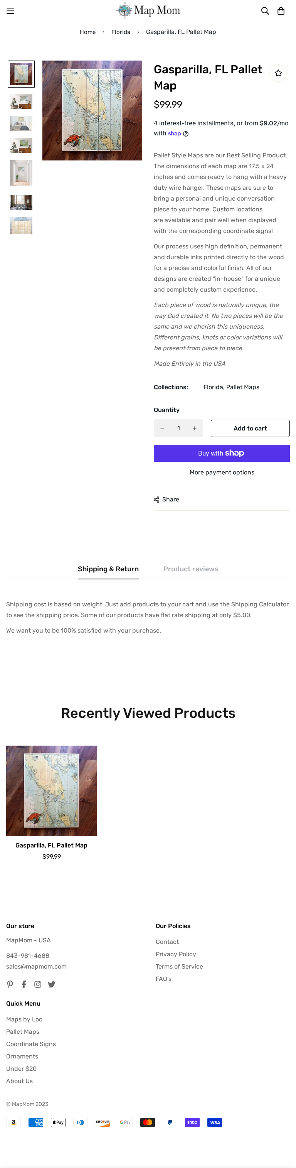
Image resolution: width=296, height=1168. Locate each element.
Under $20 (21, 1068)
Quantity (167, 410)
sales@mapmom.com (36, 966)
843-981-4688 (27, 955)
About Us (19, 1081)
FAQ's (164, 978)
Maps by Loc (24, 1019)
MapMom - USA (28, 940)
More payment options (222, 472)
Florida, (214, 387)
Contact (167, 941)
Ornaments (22, 1056)
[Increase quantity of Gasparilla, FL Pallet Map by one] (194, 428)
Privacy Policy (176, 954)
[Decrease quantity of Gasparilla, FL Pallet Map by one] (162, 428)
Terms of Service (179, 966)
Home (88, 32)
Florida (120, 32)
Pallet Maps (242, 387)
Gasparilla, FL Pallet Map (51, 845)
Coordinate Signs (31, 1044)
